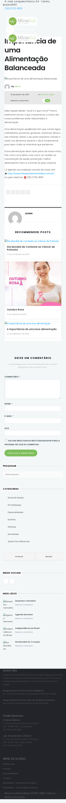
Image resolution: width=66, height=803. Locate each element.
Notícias (12, 526)
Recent (49, 556)
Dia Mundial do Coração (27, 641)
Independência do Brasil (27, 628)
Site (6, 428)
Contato (7, 778)
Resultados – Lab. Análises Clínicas (20, 787)
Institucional (9, 764)
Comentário (12, 376)
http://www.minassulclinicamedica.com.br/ (31, 173)
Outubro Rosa (15, 309)
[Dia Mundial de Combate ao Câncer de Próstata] (32, 242)
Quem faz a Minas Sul (18, 541)
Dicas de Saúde (47, 94)
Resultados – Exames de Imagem (20, 782)
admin (17, 86)
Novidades (13, 534)
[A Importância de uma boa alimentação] (27, 324)
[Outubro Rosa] (33, 284)
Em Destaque (14, 505)
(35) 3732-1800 (13, 8)
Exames (12, 519)
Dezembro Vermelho (25, 600)
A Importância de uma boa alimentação (32, 329)
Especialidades (15, 512)
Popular (19, 556)
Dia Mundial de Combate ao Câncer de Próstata (31, 248)
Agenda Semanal (24, 614)
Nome (8, 403)
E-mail (9, 416)
